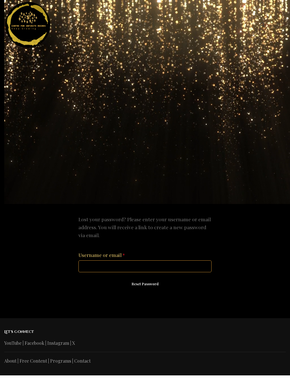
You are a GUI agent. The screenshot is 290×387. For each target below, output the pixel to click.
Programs (60, 361)
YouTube (13, 343)
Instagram (58, 343)
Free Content (33, 361)
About (10, 361)
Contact (82, 361)
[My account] (262, 25)
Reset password (145, 283)
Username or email (101, 255)
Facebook (34, 343)
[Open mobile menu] (280, 25)
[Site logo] (27, 24)
